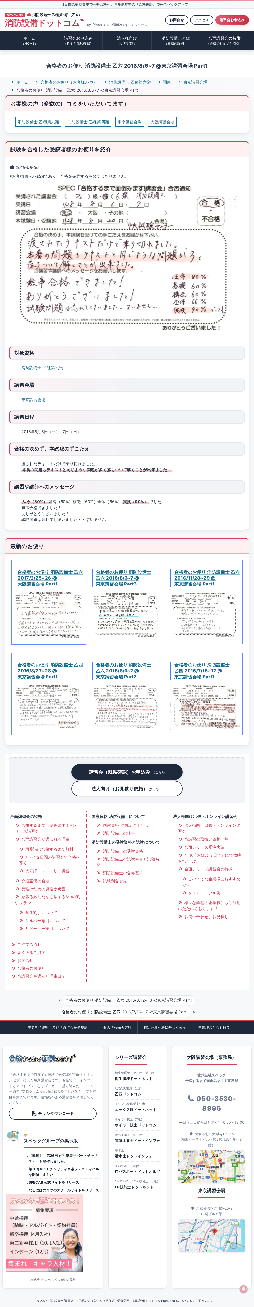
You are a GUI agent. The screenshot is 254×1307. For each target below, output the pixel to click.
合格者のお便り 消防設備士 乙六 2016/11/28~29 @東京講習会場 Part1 (207, 577)
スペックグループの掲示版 (51, 1140)
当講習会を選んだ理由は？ (40, 976)
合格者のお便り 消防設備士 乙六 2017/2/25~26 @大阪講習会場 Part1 (50, 577)
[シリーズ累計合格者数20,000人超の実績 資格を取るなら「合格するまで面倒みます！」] (42, 1058)
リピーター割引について (46, 928)
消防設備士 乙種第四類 (88, 121)
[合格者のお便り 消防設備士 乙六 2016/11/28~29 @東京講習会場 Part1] (205, 615)
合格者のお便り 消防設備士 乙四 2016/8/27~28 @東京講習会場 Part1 (50, 670)
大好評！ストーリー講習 (46, 870)
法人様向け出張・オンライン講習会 (209, 828)
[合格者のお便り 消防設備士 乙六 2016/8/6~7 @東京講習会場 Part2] (127, 707)
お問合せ (177, 20)
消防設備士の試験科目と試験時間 (127, 862)
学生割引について (40, 912)
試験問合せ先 (114, 880)
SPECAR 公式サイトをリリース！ (56, 1182)
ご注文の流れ (28, 944)
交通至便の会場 (34, 880)
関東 (166, 82)
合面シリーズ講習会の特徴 (207, 868)
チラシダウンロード (56, 1113)
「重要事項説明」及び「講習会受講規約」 (57, 1027)
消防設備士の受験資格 (122, 851)
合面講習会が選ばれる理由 (44, 839)
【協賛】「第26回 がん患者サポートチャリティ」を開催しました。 (63, 1158)
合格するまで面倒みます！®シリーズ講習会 (45, 828)
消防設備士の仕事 (118, 833)
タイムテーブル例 (203, 892)
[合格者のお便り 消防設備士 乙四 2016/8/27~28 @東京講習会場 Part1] (49, 707)
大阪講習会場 (162, 121)
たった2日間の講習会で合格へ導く (49, 860)
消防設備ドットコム (44, 23)
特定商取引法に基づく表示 (165, 1027)
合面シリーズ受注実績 (203, 847)
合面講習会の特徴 (224, 40)
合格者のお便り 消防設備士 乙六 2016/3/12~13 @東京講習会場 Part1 (128, 1000)
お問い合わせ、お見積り (205, 916)
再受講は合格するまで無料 (48, 849)
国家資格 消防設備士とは (124, 825)
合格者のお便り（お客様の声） (68, 82)
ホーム (29, 40)
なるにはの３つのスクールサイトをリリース (64, 1190)
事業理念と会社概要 (214, 1027)
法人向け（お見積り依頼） (127, 788)
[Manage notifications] (244, 1289)
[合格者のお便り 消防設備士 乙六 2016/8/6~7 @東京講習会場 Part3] (127, 615)
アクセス (202, 20)
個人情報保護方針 (117, 1027)
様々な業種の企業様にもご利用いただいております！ (209, 905)
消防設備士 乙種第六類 (129, 82)
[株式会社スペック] (13, 1136)
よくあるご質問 (30, 952)
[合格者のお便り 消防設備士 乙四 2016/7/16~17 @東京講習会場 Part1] (205, 707)
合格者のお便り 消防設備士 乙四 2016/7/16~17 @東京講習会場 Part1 (202, 670)
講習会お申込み (232, 20)
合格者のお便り (30, 968)
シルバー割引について (44, 920)
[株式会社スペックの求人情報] (53, 1233)
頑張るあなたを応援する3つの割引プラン (47, 899)
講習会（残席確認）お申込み (127, 772)
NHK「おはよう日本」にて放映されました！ (209, 858)
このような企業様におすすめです (211, 881)
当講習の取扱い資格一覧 (205, 839)
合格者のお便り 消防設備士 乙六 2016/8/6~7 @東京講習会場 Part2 (123, 670)
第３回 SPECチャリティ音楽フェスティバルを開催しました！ (64, 1171)
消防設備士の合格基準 (122, 872)
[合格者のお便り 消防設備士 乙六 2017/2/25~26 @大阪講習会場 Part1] (49, 615)
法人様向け (127, 40)
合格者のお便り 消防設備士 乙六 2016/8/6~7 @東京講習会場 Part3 (123, 577)
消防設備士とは (176, 40)
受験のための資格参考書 (42, 888)
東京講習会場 (195, 82)
